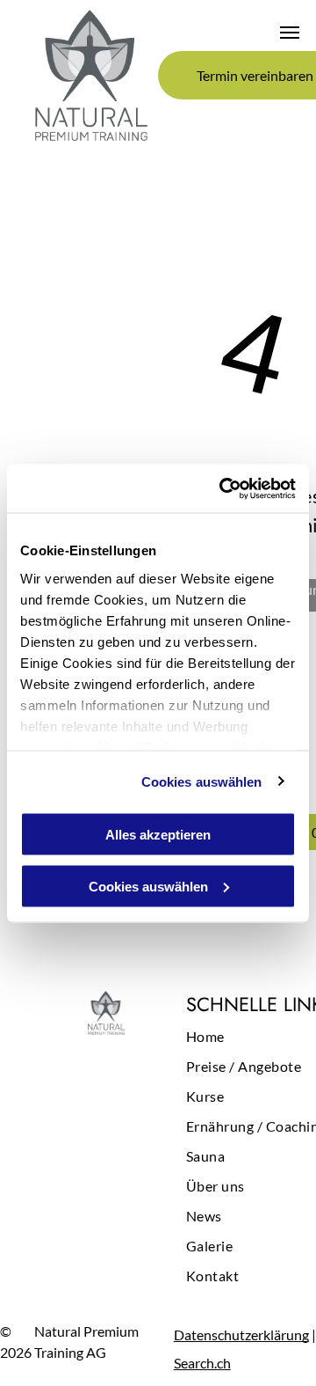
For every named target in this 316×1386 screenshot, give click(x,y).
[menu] (289, 32)
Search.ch (202, 1362)
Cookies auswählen (201, 781)
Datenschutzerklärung (241, 1334)
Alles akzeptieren (158, 834)
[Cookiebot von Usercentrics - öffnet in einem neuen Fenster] (223, 488)
